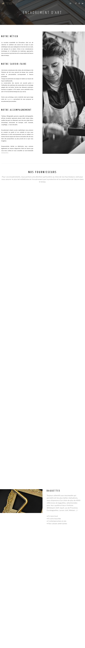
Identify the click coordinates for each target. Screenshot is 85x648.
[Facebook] (76, 3)
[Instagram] (79, 3)
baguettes (10, 99)
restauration (4, 152)
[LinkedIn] (82, 3)
